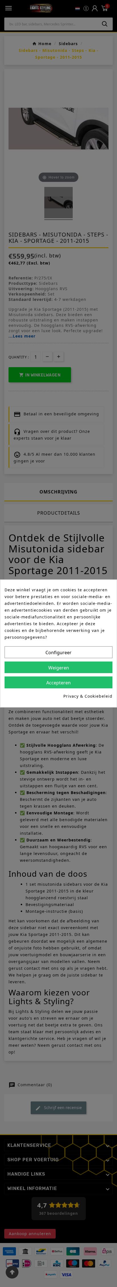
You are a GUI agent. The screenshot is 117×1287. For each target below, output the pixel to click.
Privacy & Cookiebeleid (87, 696)
